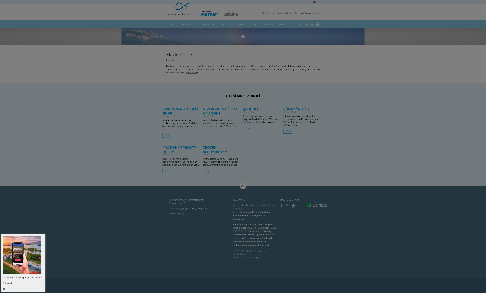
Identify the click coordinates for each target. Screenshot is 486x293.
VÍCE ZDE (7, 283)
